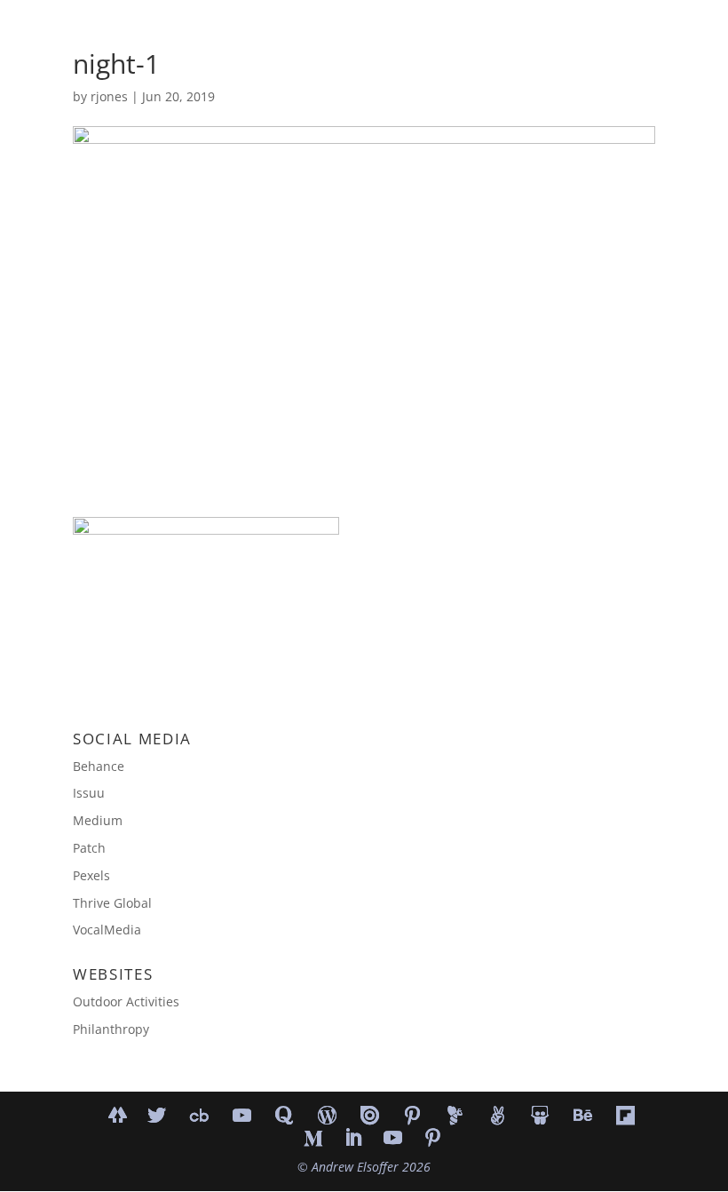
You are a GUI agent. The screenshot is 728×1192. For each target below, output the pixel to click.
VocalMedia (107, 929)
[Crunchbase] (200, 1115)
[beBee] (455, 1115)
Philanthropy (111, 1029)
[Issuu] (370, 1115)
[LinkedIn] (353, 1139)
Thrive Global (112, 902)
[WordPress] (327, 1115)
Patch (89, 847)
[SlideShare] (540, 1115)
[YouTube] (242, 1115)
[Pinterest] (413, 1115)
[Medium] (313, 1138)
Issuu (89, 792)
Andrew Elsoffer (355, 1166)
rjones (109, 96)
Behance (98, 766)
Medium (98, 820)
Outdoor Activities (126, 1001)
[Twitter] (157, 1115)
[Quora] (285, 1115)
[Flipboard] (626, 1115)
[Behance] (583, 1115)
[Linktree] (117, 1114)
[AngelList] (498, 1115)
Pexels (91, 875)
